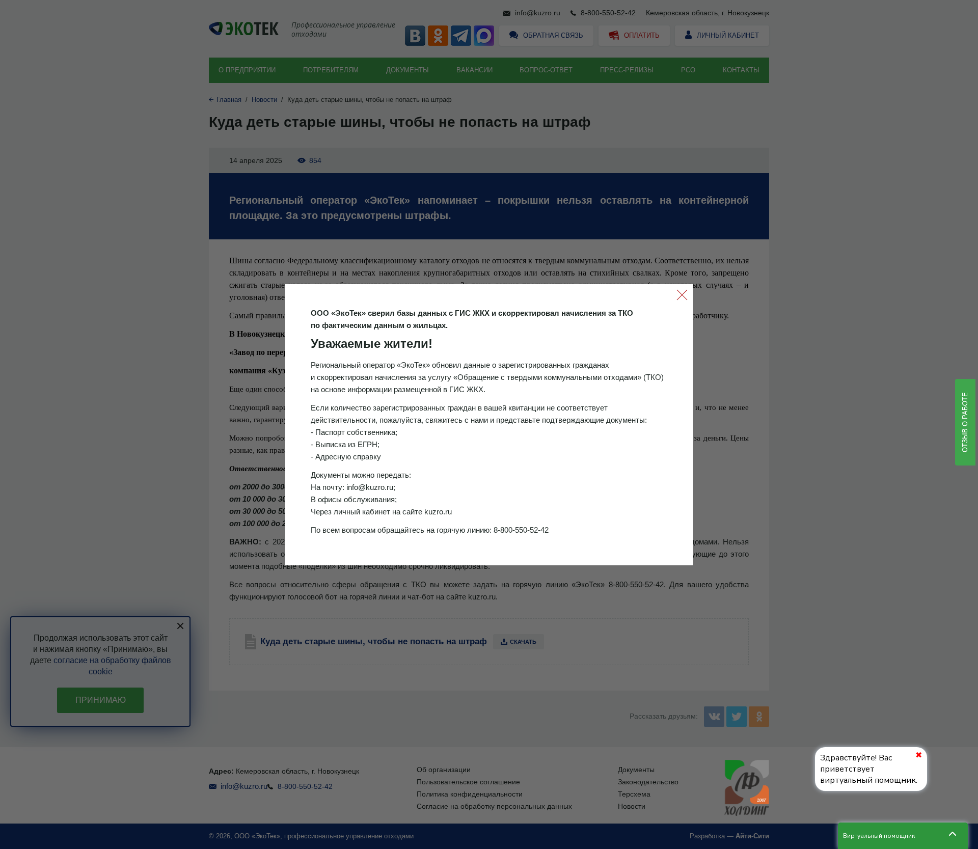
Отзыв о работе (965, 422)
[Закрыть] (682, 294)
